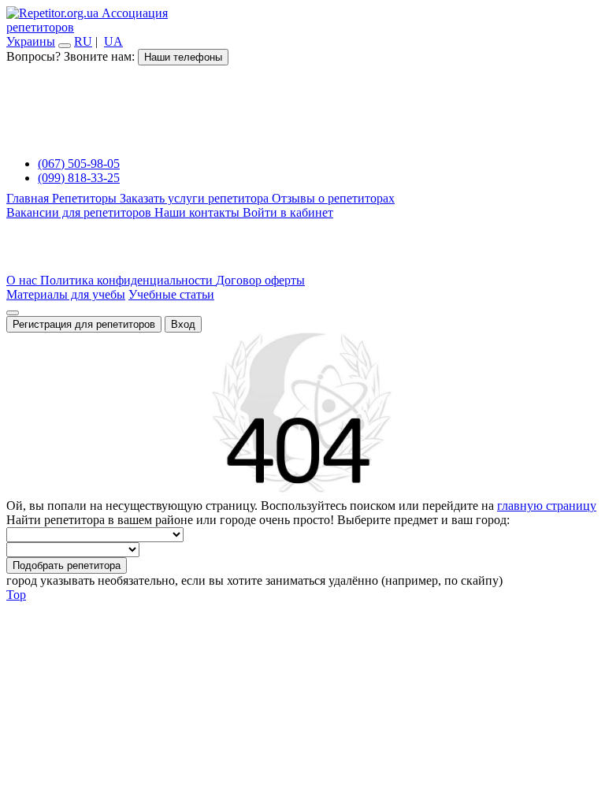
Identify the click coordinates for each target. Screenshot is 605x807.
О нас (23, 280)
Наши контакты (198, 212)
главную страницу (546, 505)
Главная (29, 198)
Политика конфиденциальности (128, 280)
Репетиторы (86, 198)
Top (16, 594)
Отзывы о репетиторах (333, 198)
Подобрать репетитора (67, 565)
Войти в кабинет (288, 212)
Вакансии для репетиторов (80, 212)
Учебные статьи (171, 294)
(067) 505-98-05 (79, 163)
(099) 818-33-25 (79, 177)
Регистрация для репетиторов (84, 324)
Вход (183, 324)
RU (83, 41)
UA (113, 41)
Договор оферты (260, 280)
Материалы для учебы (65, 294)
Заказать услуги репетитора (196, 198)
